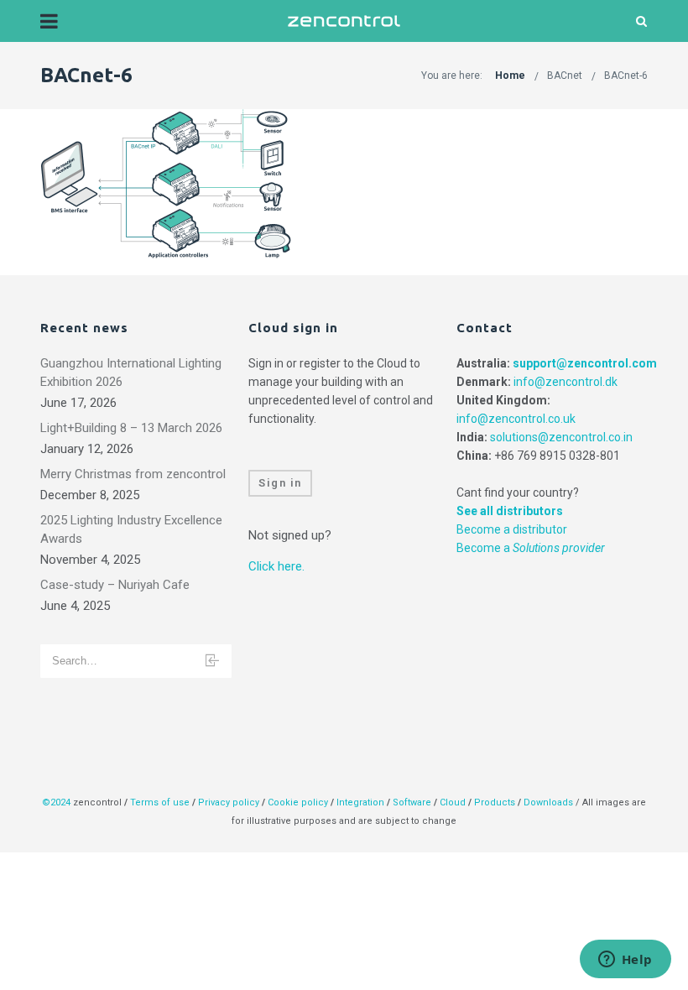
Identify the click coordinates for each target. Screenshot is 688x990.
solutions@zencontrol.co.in (561, 437)
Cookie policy (298, 802)
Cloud (454, 802)
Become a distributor (511, 529)
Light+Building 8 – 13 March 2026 (131, 427)
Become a (530, 548)
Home (510, 75)
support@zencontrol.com (585, 363)
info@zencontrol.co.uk (516, 418)
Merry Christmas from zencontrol (133, 474)
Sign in (280, 483)
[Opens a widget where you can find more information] (625, 961)
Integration (360, 802)
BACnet (564, 75)
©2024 (56, 802)
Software (412, 802)
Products (496, 802)
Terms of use (160, 802)
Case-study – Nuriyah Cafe (115, 584)
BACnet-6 (626, 75)
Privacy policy (228, 802)
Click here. (276, 566)
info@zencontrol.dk (565, 381)
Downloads (548, 802)
